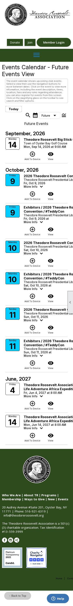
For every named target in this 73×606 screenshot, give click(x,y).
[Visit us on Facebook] (4, 540)
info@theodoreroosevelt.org (24, 515)
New (51, 499)
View (51, 156)
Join (30, 42)
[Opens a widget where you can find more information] (58, 599)
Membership (11, 499)
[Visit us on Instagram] (10, 540)
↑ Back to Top (17, 595)
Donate (15, 42)
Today (13, 109)
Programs (48, 495)
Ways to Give (34, 499)
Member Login (53, 42)
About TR (31, 495)
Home (59, 578)
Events (63, 499)
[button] (49, 115)
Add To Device (32, 156)
